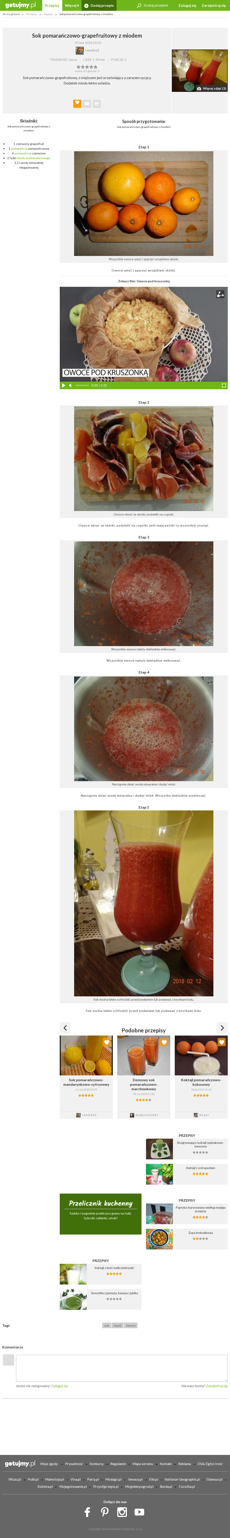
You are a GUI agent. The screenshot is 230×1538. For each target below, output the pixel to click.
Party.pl (93, 1479)
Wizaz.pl (15, 1479)
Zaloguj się (187, 5)
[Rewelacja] (95, 66)
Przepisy (52, 5)
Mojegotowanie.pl (73, 1486)
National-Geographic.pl (182, 1479)
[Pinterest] (106, 1511)
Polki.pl (33, 1479)
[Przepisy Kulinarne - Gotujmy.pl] (20, 5)
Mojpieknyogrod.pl (139, 1486)
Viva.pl (76, 1479)
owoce (130, 1325)
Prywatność (74, 1464)
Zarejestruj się (214, 5)
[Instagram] (123, 1511)
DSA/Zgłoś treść (210, 1464)
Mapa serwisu (143, 1464)
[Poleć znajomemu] (87, 104)
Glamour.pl (214, 1479)
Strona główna (11, 14)
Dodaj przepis (102, 5)
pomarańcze (22, 153)
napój (117, 1325)
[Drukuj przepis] (97, 104)
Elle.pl (153, 1479)
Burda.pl (166, 1486)
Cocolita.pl (187, 1486)
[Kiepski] (78, 66)
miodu (21, 158)
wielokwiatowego (38, 158)
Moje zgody (49, 1464)
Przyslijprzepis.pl (106, 1486)
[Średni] (83, 66)
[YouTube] (141, 1511)
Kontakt (166, 1464)
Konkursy (97, 1464)
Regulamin (118, 1464)
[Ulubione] (107, 1042)
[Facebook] (88, 1511)
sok (106, 1325)
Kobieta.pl (45, 1486)
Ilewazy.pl (135, 1479)
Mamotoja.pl (54, 1479)
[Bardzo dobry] (91, 66)
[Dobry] (87, 66)
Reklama (184, 1464)
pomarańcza (19, 148)
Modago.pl (113, 1479)
